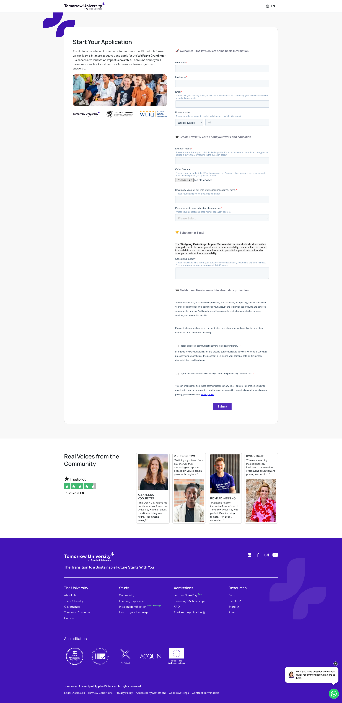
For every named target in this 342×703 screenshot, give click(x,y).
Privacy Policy (124, 692)
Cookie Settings (179, 692)
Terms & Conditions (100, 692)
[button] (270, 6)
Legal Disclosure (74, 692)
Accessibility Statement (151, 692)
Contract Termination (205, 692)
